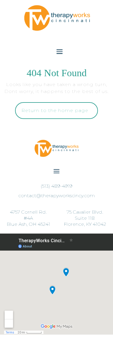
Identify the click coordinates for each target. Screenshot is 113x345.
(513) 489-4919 (56, 186)
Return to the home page (59, 113)
